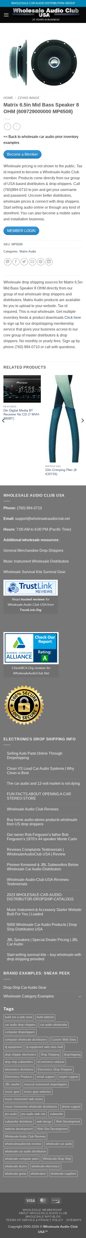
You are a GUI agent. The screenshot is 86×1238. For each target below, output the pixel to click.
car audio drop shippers (20, 1024)
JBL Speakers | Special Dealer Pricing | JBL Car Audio (42, 942)
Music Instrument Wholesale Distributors (36, 561)
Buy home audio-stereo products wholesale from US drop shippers (42, 822)
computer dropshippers (20, 1032)
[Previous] (3, 430)
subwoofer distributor (18, 1121)
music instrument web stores (24, 1099)
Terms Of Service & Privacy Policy (34, 1220)
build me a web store (18, 1017)
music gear (12, 1091)
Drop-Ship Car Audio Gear (24, 987)
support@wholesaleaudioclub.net (42, 519)
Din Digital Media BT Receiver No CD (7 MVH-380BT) (21, 414)
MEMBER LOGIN (21, 231)
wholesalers (38, 1173)
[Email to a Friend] (32, 262)
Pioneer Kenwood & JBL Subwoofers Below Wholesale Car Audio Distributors (42, 867)
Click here (72, 317)
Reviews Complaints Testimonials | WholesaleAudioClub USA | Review (36, 852)
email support (46, 1076)
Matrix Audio (27, 251)
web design (44, 1121)
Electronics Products (19, 1076)
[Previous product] (16, 126)
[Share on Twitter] (24, 262)
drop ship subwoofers (19, 1062)
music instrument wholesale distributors (31, 1106)
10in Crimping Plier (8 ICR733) (61, 472)
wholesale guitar (15, 1173)
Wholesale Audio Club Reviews (32, 809)
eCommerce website (50, 1062)
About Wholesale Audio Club (43, 1213)
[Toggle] (80, 996)
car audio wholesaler (53, 1024)
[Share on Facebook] (16, 262)
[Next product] (7, 126)
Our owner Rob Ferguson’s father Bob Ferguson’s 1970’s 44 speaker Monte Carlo (42, 837)
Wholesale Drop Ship (57, 1158)
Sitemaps (73, 1220)
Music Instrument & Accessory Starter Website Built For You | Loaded (44, 912)
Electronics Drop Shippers (55, 1069)
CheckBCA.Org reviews (29, 668)
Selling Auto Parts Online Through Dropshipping (34, 755)
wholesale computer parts (22, 1158)
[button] (6, 14)
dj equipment (13, 1047)
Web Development (68, 1121)
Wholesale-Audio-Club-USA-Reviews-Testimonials (38, 882)
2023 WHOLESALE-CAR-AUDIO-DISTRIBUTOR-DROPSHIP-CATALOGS (40, 897)
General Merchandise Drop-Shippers (33, 550)
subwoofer (56, 1114)
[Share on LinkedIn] (49, 262)
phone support (71, 1106)
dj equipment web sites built (44, 1047)
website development (19, 1129)
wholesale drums (16, 1166)
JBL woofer (12, 1084)
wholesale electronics (45, 1166)
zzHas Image (28, 98)
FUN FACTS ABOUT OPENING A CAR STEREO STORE (39, 796)
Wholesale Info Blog (43, 1216)
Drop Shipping (50, 1054)
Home (8, 98)
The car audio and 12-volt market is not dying (43, 783)
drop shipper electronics (20, 1054)
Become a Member (22, 154)
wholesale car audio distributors (26, 1151)
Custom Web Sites (63, 1039)
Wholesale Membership (42, 1210)
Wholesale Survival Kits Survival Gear (34, 572)
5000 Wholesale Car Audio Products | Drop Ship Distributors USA (42, 927)
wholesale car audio (59, 1144)
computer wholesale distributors (26, 1039)
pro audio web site (33, 1114)
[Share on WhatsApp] (7, 262)
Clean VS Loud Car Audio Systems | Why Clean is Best (40, 771)
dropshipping (72, 1054)
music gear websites (37, 1091)
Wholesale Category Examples (28, 996)
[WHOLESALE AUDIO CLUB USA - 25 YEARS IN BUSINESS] (45, 12)
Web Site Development (52, 1129)
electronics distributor (19, 1069)
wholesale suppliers (63, 1173)
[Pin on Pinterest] (40, 262)
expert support (68, 1076)
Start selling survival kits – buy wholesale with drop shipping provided (44, 957)
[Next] (82, 430)
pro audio (11, 1114)
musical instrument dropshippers (45, 1084)
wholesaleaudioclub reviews (23, 1144)
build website (45, 1017)
